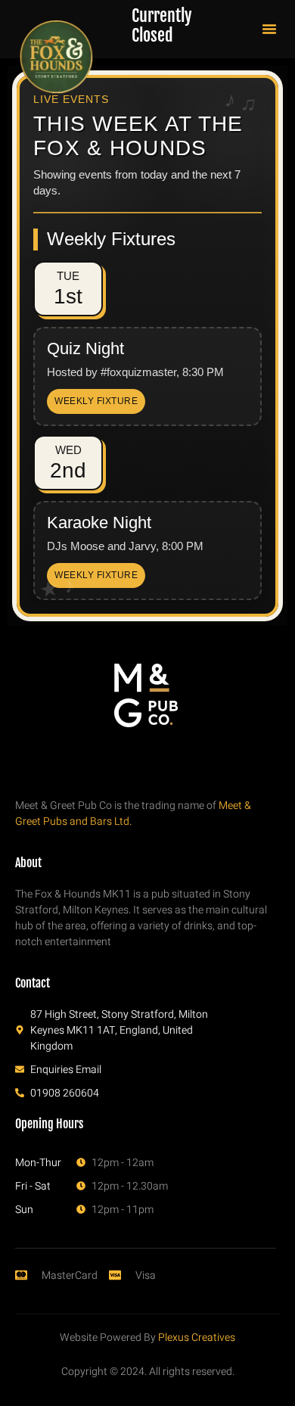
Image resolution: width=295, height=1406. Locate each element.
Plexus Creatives (196, 1337)
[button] (269, 28)
